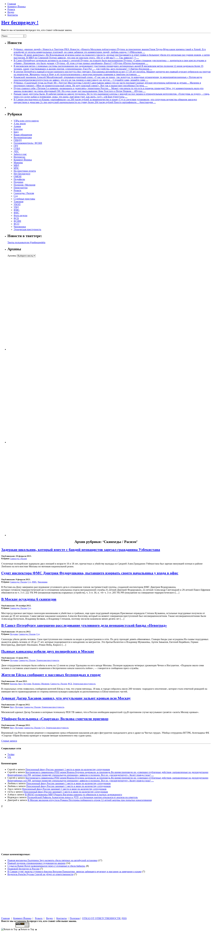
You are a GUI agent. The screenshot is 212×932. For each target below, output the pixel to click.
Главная (11, 3)
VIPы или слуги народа (26, 120)
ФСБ (16, 218)
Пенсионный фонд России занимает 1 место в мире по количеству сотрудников (67, 769)
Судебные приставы (24, 198)
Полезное (75, 918)
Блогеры (18, 129)
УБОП (17, 204)
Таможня (18, 201)
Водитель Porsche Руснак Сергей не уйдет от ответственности (40, 874)
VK (9, 757)
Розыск (11, 9)
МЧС (16, 168)
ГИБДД (18, 140)
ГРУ (16, 145)
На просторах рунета (25, 171)
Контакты (12, 15)
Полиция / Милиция (24, 185)
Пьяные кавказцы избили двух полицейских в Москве (47, 651)
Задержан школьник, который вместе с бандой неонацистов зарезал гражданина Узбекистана (80, 550)
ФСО (16, 224)
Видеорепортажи (23, 137)
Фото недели (20, 215)
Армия (17, 126)
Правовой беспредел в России (23, 868)
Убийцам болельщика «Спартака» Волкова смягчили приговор (54, 719)
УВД (16, 207)
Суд (16, 196)
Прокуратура (20, 187)
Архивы (11, 255)
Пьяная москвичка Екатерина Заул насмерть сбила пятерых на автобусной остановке (52, 860)
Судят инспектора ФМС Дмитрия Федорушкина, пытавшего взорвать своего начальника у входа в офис (89, 573)
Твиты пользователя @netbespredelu (26, 242)
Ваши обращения (23, 134)
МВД (16, 165)
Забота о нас (20, 154)
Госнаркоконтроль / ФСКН (28, 143)
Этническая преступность (27, 229)
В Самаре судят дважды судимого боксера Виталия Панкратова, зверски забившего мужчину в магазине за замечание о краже (74, 871)
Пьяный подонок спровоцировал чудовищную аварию (36, 863)
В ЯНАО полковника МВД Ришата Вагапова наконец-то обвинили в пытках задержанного (73, 794)
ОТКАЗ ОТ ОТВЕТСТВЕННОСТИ (101, 918)
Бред (16, 132)
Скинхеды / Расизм (24, 193)
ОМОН (17, 176)
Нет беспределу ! (19, 22)
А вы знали (20, 123)
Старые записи (9, 740)
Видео (10, 12)
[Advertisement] (26, 303)
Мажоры (18, 162)
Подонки (18, 182)
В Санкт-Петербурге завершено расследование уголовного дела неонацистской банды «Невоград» (84, 625)
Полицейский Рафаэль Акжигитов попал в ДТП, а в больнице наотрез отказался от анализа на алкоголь (82, 797)
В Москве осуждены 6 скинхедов (28, 599)
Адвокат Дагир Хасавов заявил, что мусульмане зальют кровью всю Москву (66, 698)
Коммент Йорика (16, 6)
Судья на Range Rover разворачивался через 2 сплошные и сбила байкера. (46, 866)
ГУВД (17, 148)
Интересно (19, 157)
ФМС (17, 210)
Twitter (10, 754)
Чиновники (20, 226)
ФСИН (17, 221)
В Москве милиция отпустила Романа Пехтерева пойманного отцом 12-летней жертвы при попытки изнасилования (90, 800)
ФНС (16, 212)
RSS (124, 918)
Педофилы (19, 179)
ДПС (16, 151)
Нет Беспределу (22, 173)
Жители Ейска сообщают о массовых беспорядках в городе (51, 675)
